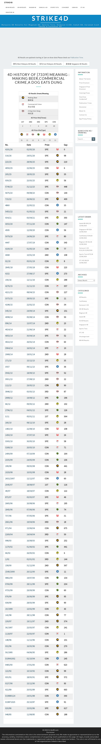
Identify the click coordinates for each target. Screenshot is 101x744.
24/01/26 (31, 155)
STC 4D (82, 7)
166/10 (8, 422)
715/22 (8, 199)
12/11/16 (31, 279)
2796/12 (9, 410)
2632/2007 (10, 478)
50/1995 (9, 652)
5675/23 (9, 192)
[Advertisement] (50, 42)
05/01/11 (31, 416)
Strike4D (8, 2)
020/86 (8, 708)
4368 (7, 255)
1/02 (7, 559)
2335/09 (9, 459)
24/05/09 (31, 459)
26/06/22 (31, 199)
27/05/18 (31, 267)
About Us (82, 111)
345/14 (8, 310)
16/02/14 (31, 348)
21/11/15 (31, 286)
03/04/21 (31, 217)
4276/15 (9, 286)
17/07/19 (31, 242)
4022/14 (9, 342)
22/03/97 (31, 633)
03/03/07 (31, 497)
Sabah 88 (75, 7)
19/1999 (9, 608)
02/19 (7, 261)
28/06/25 (31, 161)
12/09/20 (31, 230)
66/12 (7, 404)
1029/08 (9, 472)
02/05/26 (31, 149)
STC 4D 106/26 (84, 260)
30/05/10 (31, 441)
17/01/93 (31, 664)
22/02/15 (31, 304)
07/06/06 (31, 509)
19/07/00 (31, 577)
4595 (7, 230)
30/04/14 (31, 335)
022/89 (8, 689)
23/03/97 (31, 627)
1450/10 (9, 435)
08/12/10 (31, 422)
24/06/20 (31, 236)
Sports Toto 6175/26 (86, 254)
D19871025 (10, 702)
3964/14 (9, 348)
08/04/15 (31, 292)
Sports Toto (54, 7)
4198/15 (9, 304)
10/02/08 (31, 472)
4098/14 (9, 317)
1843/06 (9, 509)
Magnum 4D (32, 7)
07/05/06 (31, 515)
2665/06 (9, 503)
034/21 (8, 217)
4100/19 (9, 248)
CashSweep (65, 7)
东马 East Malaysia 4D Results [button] (50, 64)
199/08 (8, 466)
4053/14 (9, 335)
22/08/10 (31, 428)
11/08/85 (31, 714)
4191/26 (9, 149)
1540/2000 (10, 571)
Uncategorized (84, 336)
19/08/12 (31, 397)
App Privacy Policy (85, 119)
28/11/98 (31, 615)
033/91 (8, 677)
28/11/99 (31, 584)
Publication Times (85, 103)
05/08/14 (31, 317)
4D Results (82, 297)
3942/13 (9, 373)
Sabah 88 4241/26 (85, 223)
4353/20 (9, 224)
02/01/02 (31, 559)
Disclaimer (82, 107)
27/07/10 (31, 435)
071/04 (8, 528)
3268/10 (9, 447)
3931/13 (9, 379)
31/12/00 (31, 565)
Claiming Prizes (84, 93)
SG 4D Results (83, 321)
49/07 (7, 491)
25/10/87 (31, 702)
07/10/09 (31, 453)
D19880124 (10, 695)
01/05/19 (31, 248)
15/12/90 (31, 683)
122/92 (8, 671)
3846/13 (9, 391)
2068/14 (9, 354)
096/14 (8, 323)
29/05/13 (31, 385)
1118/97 (9, 633)
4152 (7, 273)
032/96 (8, 646)
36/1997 (9, 627)
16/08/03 (31, 540)
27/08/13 (31, 379)
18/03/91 (31, 677)
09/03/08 (31, 466)
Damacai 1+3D (43, 7)
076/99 (8, 596)
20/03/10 (31, 447)
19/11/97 (31, 621)
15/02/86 (31, 708)
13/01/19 (31, 255)
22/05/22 (31, 205)
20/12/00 (31, 571)
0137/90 (9, 683)
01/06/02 (31, 546)
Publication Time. (76, 57)
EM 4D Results (22, 7)
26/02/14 (31, 342)
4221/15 (9, 292)
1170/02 (9, 546)
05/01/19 (31, 261)
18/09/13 (31, 373)
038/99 (8, 602)
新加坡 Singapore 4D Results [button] (76, 64)
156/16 (8, 279)
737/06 (8, 515)
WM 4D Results (10, 7)
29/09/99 (31, 590)
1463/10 (9, 428)
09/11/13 (31, 366)
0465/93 (9, 664)
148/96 (8, 640)
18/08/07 (31, 484)
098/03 (8, 540)
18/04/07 (31, 491)
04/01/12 (31, 410)
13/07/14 (31, 323)
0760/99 (9, 584)
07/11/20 (31, 224)
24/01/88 (31, 695)
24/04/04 (31, 534)
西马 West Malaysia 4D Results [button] (24, 64)
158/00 (8, 565)
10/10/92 (31, 671)
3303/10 (9, 441)
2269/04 (9, 534)
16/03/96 (31, 646)
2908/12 (9, 397)
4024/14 (9, 329)
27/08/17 (31, 273)
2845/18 (9, 267)
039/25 (8, 180)
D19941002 (10, 658)
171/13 (8, 360)
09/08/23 (31, 192)
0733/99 (9, 590)
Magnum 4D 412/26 (85, 242)
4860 (7, 205)
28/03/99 (31, 602)
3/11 (7, 416)
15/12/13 (31, 360)
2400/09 (9, 453)
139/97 (8, 621)
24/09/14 (31, 310)
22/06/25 (31, 168)
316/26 (8, 155)
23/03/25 (31, 180)
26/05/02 (31, 553)
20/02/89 (31, 689)
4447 (7, 242)
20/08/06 (31, 503)
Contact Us (83, 115)
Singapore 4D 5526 (85, 229)
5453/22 (9, 211)
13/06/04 (31, 528)
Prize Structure (84, 83)
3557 (7, 366)
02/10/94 (31, 658)
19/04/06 (31, 522)
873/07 (8, 497)
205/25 (8, 174)
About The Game (85, 79)
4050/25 (9, 168)
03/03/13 (31, 391)
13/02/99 (31, 608)
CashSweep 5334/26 (85, 236)
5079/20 (9, 236)
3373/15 (9, 298)
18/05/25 (31, 174)
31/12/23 (31, 186)
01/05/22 (31, 211)
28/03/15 (31, 298)
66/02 (7, 553)
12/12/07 (31, 478)
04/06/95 (31, 652)
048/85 (8, 714)
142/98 (8, 615)
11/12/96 (31, 640)
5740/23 (9, 186)
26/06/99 (31, 596)
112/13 (8, 385)
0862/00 (9, 577)
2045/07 (9, 484)
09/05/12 (31, 404)
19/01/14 (31, 354)
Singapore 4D (10, 12)
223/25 (8, 161)
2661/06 (9, 522)
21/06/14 (31, 329)
